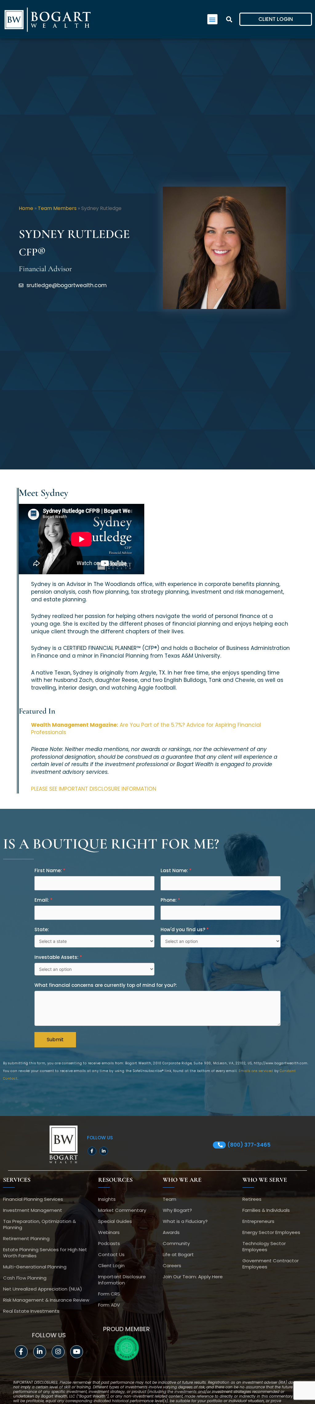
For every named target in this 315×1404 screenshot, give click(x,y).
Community (176, 1243)
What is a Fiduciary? (185, 1221)
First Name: (50, 870)
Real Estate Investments (31, 1311)
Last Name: (176, 870)
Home (26, 208)
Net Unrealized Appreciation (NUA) (42, 1289)
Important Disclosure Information (122, 1279)
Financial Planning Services (33, 1199)
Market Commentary (122, 1210)
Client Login (111, 1265)
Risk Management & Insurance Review (46, 1300)
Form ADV (109, 1305)
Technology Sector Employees (264, 1246)
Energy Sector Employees (271, 1232)
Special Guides (115, 1221)
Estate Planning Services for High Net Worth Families (45, 1252)
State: (41, 929)
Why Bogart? (177, 1210)
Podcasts (109, 1243)
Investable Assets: (58, 957)
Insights (107, 1199)
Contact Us (111, 1254)
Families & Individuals (266, 1210)
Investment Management (32, 1210)
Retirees (251, 1199)
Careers (172, 1265)
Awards (171, 1232)
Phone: (170, 900)
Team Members (57, 208)
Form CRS (109, 1294)
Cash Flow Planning (24, 1278)
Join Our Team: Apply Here (193, 1276)
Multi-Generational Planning (34, 1267)
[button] (212, 19)
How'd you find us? (185, 929)
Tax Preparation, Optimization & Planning (39, 1224)
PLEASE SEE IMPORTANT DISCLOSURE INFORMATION (93, 789)
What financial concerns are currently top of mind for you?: (105, 985)
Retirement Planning (26, 1238)
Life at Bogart (178, 1254)
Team (169, 1199)
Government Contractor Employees (270, 1263)
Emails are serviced (256, 1071)
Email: (43, 900)
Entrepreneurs (258, 1221)
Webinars (109, 1232)
